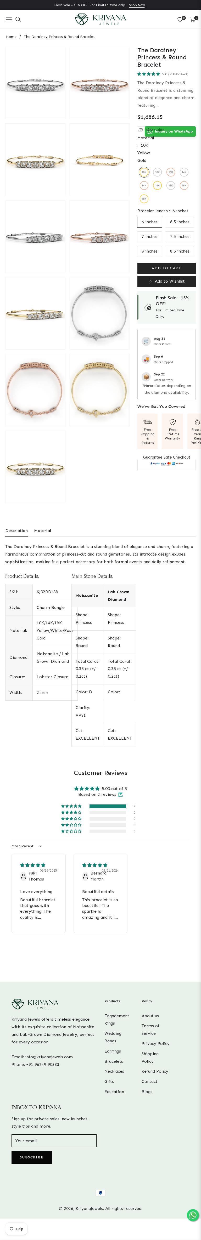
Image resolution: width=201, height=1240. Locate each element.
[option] (35, 83)
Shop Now (137, 5)
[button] (149, 74)
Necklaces (114, 1071)
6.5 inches (179, 221)
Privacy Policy (156, 1043)
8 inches (150, 251)
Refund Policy (155, 1071)
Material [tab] (42, 530)
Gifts (109, 1081)
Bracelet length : (162, 210)
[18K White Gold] (170, 185)
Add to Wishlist (170, 281)
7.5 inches (179, 236)
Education (114, 1091)
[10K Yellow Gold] (144, 172)
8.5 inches (179, 251)
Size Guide (155, 130)
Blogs (147, 1091)
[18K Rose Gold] (184, 185)
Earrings (112, 1051)
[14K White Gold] (184, 172)
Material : (145, 149)
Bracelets (113, 1061)
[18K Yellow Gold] (144, 198)
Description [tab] (16, 530)
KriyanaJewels (89, 1208)
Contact (150, 1081)
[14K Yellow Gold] (157, 185)
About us (150, 1015)
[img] (32, 865)
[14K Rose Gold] (144, 185)
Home (11, 37)
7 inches (150, 236)
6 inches (150, 221)
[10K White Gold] (157, 172)
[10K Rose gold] (170, 172)
